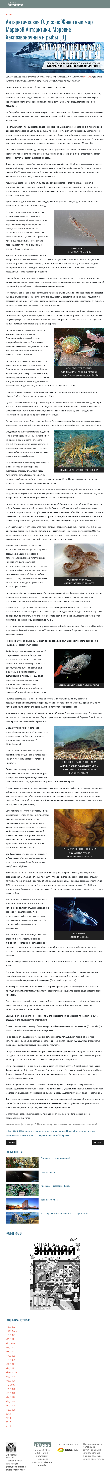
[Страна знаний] (15, 4)
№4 (89, 76)
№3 (85, 76)
